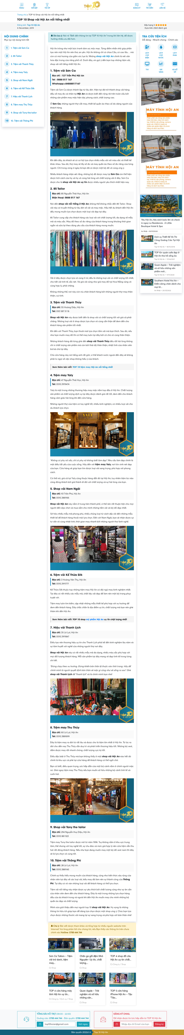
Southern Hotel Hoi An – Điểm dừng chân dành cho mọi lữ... (167, 283)
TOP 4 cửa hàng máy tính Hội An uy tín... (60, 993)
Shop (54, 968)
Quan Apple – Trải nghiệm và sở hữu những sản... (89, 994)
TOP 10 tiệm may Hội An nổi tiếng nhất (93, 366)
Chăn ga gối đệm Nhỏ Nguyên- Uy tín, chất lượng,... (91, 959)
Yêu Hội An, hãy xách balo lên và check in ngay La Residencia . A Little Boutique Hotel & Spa (160, 223)
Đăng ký (159, 1024)
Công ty (116, 964)
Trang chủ (22, 15)
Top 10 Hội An (101, 1032)
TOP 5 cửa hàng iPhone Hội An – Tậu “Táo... (121, 994)
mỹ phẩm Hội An (94, 619)
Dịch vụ (63, 999)
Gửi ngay (83, 1024)
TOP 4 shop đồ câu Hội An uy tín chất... (120, 958)
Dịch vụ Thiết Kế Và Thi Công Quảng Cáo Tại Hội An (167, 240)
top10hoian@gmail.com (56, 1024)
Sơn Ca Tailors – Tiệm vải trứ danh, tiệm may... (60, 959)
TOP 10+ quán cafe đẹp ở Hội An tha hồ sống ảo (166, 254)
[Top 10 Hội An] (92, 5)
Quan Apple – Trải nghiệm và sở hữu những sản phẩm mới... (167, 268)
